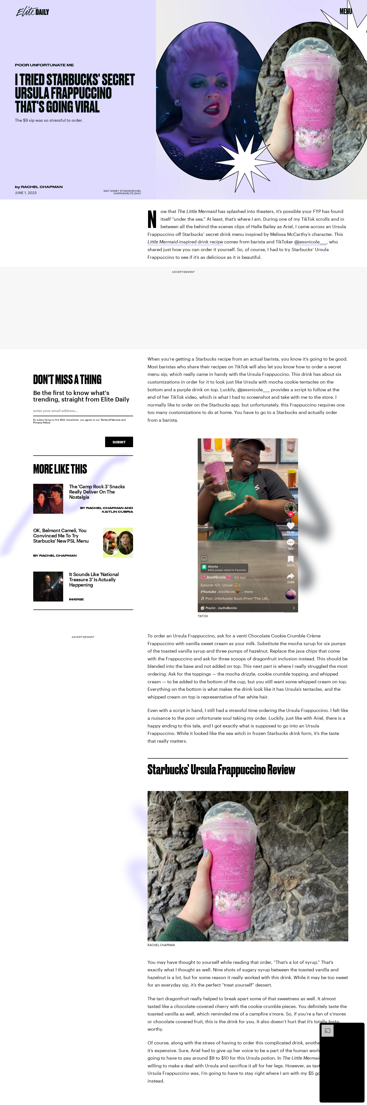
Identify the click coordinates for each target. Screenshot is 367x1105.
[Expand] (325, 1027)
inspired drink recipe (185, 241)
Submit (119, 442)
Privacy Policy (41, 422)
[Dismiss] (359, 1027)
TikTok (203, 616)
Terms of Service (111, 419)
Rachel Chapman (42, 187)
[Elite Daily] (32, 11)
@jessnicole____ (310, 241)
